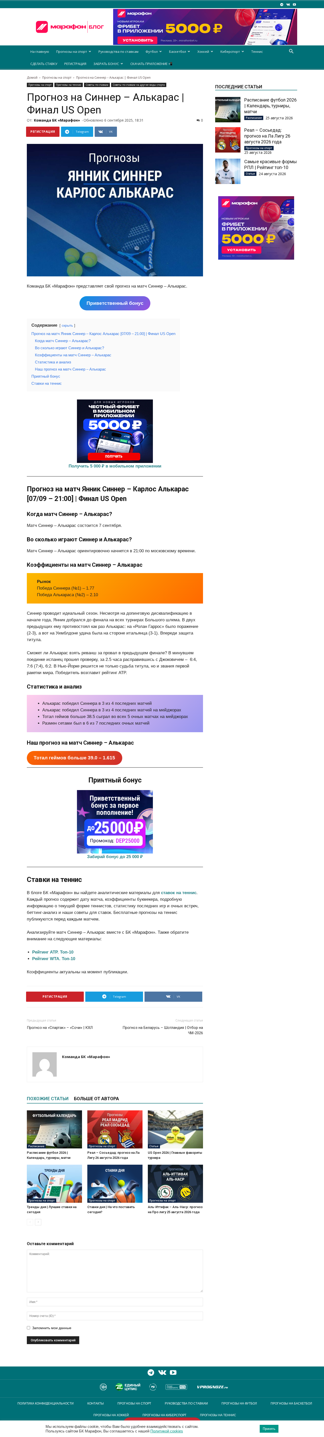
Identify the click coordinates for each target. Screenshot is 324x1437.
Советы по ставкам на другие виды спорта (139, 85)
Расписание (36, 1146)
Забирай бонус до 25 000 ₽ (115, 856)
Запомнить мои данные (51, 1328)
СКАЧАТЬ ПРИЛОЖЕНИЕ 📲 (151, 63)
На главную (39, 51)
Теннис (257, 51)
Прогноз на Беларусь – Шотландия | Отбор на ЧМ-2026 (163, 1030)
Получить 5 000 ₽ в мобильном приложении (115, 466)
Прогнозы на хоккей (111, 1415)
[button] (291, 51)
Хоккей (203, 51)
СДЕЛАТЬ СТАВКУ (43, 63)
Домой (32, 77)
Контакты (95, 1403)
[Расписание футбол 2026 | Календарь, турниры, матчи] (54, 1129)
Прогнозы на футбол (239, 1403)
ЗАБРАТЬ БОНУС (106, 63)
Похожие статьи (48, 1098)
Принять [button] (269, 1429)
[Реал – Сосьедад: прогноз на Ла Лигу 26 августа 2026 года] (115, 1129)
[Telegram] (282, 4)
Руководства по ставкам (118, 51)
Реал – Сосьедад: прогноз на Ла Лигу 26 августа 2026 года (267, 135)
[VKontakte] (288, 4)
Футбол (152, 51)
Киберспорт (230, 51)
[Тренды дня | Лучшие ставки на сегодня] (54, 1184)
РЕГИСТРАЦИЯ (75, 63)
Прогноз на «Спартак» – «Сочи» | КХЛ (60, 1027)
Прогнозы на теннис (68, 85)
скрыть (67, 325)
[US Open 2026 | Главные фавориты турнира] (175, 1129)
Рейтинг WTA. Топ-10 (53, 958)
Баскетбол (177, 51)
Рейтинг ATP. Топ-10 (52, 952)
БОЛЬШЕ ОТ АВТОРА (96, 1098)
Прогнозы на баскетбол (291, 1403)
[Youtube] (294, 4)
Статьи (153, 1146)
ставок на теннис (178, 892)
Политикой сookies (166, 1431)
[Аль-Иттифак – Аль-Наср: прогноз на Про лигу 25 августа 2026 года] (175, 1184)
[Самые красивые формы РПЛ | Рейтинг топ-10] (227, 171)
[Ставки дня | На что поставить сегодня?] (115, 1184)
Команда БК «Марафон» (57, 120)
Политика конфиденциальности (45, 1403)
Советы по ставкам (97, 85)
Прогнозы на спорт (71, 51)
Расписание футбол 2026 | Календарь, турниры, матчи (270, 105)
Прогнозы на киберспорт (164, 1415)
